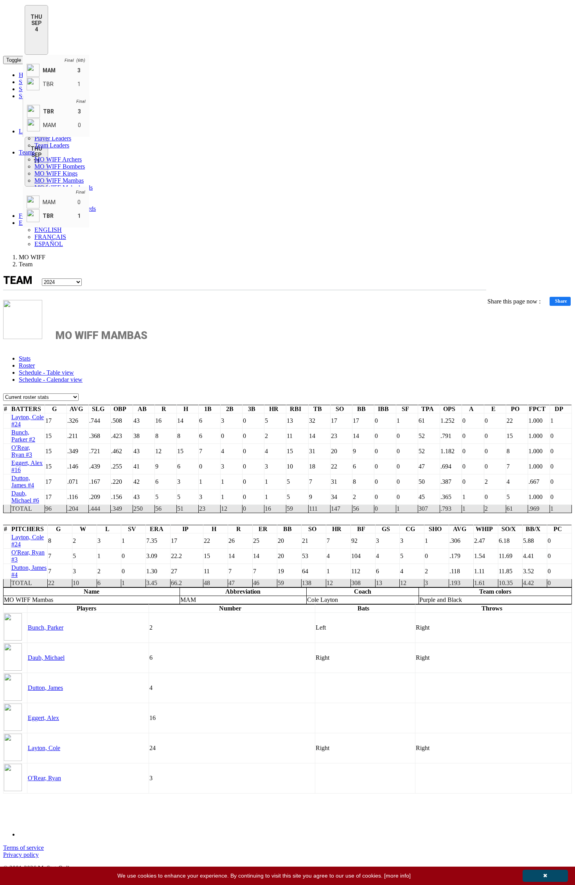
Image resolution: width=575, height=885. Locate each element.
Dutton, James (45, 687)
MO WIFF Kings (55, 173)
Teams (27, 152)
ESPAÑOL (48, 244)
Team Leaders (51, 145)
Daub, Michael (46, 657)
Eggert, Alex (43, 717)
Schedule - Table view (46, 372)
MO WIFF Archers (58, 159)
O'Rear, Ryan (44, 778)
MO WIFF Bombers (59, 166)
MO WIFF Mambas (59, 180)
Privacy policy (21, 854)
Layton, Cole (44, 748)
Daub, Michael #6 (25, 497)
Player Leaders (52, 138)
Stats (25, 358)
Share (561, 301)
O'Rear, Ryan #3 (21, 451)
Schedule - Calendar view (51, 379)
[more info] (397, 875)
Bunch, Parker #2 (23, 436)
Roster (27, 365)
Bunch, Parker (45, 627)
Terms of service (23, 847)
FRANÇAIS (50, 236)
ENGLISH (48, 229)
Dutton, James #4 (22, 481)
